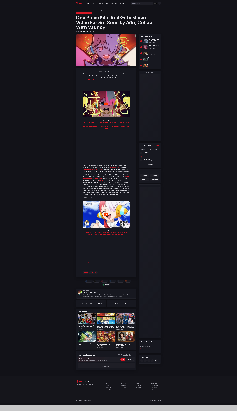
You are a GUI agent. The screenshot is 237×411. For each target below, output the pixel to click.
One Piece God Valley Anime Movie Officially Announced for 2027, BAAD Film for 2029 (105, 344)
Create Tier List (154, 387)
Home (77, 10)
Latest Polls (138, 383)
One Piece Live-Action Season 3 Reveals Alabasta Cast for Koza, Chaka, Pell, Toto (124, 344)
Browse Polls (138, 385)
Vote (158, 341)
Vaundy (91, 272)
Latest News (123, 383)
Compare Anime (139, 389)
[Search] (151, 3)
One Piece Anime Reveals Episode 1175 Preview (87, 343)
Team (107, 393)
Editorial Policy (109, 387)
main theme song (114, 167)
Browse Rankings (154, 383)
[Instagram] (148, 360)
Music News (89, 13)
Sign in (122, 359)
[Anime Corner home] (82, 3)
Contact (107, 385)
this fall (101, 180)
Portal (151, 400)
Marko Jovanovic (84, 31)
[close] (119, 406)
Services (107, 391)
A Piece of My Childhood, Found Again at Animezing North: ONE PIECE (86, 325)
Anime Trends (138, 387)
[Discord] (156, 360)
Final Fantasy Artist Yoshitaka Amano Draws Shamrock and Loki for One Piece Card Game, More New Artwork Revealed (125, 326)
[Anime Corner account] (159, 3)
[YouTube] (152, 360)
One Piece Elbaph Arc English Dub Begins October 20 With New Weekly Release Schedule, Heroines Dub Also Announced (106, 326)
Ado (96, 272)
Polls (107, 3)
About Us (108, 383)
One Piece (86, 272)
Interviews (123, 391)
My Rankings (153, 389)
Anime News (79, 13)
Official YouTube (91, 263)
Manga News (155, 179)
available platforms (91, 79)
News (84, 13)
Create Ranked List (154, 385)
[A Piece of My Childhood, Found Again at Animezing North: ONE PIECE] (87, 318)
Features (122, 393)
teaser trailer (98, 178)
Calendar (122, 3)
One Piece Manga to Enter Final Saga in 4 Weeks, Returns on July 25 (106, 234)
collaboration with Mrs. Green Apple (92, 169)
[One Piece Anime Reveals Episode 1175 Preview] (87, 336)
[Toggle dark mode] (155, 3)
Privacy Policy (109, 389)
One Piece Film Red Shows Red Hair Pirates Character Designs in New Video (106, 232)
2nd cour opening (103, 75)
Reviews (122, 389)
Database (101, 3)
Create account (130, 359)
